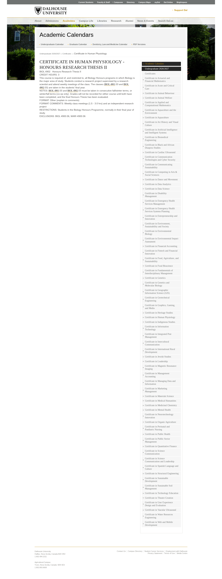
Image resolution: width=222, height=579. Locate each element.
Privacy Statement (155, 553)
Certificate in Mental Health (158, 410)
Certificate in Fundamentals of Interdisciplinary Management (159, 272)
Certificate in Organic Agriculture (160, 422)
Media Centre (182, 553)
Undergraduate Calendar (52, 44)
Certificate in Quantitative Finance (161, 446)
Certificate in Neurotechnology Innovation (159, 416)
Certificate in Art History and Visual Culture (161, 123)
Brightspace (182, 2)
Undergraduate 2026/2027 (49, 54)
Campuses (118, 2)
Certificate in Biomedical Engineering (156, 138)
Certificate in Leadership (156, 361)
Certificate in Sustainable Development (156, 479)
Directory (131, 2)
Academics (69, 21)
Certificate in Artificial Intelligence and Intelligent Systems (161, 131)
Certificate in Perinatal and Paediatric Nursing (157, 428)
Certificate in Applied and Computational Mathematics (158, 104)
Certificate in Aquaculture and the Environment (160, 111)
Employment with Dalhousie (176, 551)
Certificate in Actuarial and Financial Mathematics (157, 79)
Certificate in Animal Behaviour (159, 93)
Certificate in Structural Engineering (162, 473)
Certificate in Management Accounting (157, 375)
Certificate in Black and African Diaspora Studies (159, 146)
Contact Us (121, 551)
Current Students (85, 2)
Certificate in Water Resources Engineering (159, 516)
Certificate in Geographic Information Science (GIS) (157, 291)
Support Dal (180, 10)
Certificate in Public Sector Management (157, 440)
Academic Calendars (66, 34)
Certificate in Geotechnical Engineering (157, 299)
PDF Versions (139, 44)
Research (116, 21)
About (38, 21)
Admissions (52, 21)
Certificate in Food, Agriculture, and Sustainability (162, 259)
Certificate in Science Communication (155, 452)
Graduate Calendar (78, 44)
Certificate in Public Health (157, 434)
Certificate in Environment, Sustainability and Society (157, 225)
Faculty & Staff (103, 2)
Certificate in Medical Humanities (160, 401)
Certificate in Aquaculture (157, 117)
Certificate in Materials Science (159, 396)
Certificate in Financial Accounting (161, 246)
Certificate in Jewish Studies (158, 356)
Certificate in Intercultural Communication (157, 343)
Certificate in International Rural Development (160, 350)
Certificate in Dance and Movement (161, 179)
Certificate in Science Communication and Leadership (159, 460)
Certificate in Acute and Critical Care (159, 87)
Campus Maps (144, 2)
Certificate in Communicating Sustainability (158, 166)
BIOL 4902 (72, 90)
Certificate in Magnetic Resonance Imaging (160, 367)
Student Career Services (154, 551)
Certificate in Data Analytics (158, 184)
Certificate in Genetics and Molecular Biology (157, 284)
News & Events (145, 21)
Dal (157, 2)
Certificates (67, 54)
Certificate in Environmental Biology (158, 232)
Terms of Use (169, 553)
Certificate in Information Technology (157, 328)
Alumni (129, 21)
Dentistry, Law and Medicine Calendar (110, 44)
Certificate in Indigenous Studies (160, 322)
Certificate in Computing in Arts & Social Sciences (161, 173)
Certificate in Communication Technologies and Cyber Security (160, 158)
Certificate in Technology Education (161, 493)
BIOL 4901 (110, 84)
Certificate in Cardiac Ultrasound (160, 152)
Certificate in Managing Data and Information (160, 382)
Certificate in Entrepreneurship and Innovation (161, 217)
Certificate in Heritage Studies (159, 313)
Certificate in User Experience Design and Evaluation (159, 504)
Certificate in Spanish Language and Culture (161, 467)
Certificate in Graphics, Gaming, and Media (160, 306)
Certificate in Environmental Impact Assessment (161, 240)
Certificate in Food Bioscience (159, 266)
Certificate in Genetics (155, 278)
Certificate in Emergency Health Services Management (160, 202)
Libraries (102, 21)
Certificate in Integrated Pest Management (158, 335)
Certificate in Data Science (157, 189)
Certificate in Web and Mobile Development (159, 523)
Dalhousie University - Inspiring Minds (51, 11)
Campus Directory (135, 551)
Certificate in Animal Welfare (158, 98)
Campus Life (86, 21)
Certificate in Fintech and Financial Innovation (161, 252)
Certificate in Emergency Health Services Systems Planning (160, 210)
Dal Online (168, 2)
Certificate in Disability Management (156, 195)
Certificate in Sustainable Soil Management (158, 487)
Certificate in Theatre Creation (159, 498)
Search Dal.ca (165, 21)
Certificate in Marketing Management (156, 390)
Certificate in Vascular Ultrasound (160, 510)
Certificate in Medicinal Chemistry (161, 405)
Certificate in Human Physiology (160, 317)
